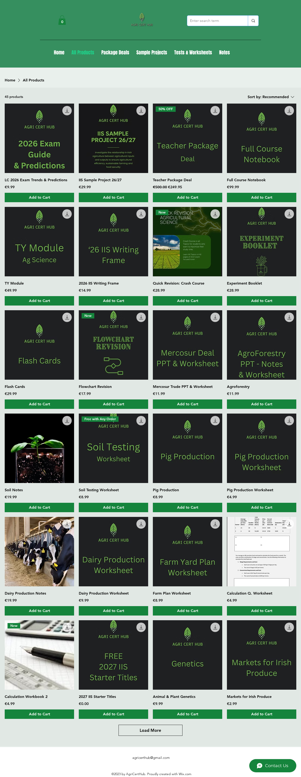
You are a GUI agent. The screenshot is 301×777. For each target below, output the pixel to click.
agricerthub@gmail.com (151, 757)
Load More (150, 730)
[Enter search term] (253, 21)
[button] (62, 20)
